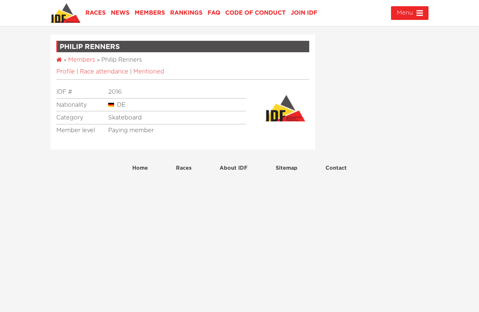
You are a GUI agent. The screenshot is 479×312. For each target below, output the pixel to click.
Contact (336, 168)
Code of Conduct (255, 13)
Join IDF (304, 13)
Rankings (186, 13)
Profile (65, 72)
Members (150, 13)
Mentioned (148, 72)
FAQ (214, 13)
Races (95, 13)
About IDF (234, 168)
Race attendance (104, 72)
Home (140, 168)
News (120, 13)
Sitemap (287, 168)
